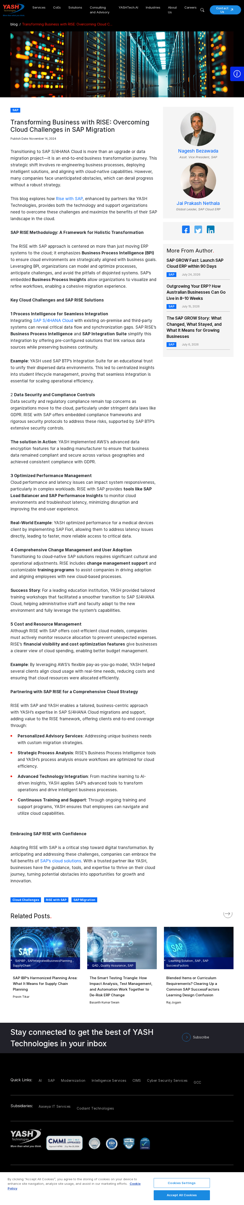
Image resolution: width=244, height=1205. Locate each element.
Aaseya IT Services (55, 1106)
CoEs (57, 7)
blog (14, 24)
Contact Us (222, 10)
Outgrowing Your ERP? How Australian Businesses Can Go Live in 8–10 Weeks (196, 292)
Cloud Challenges (25, 900)
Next (232, 912)
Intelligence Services (109, 1080)
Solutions (75, 7)
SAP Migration (84, 900)
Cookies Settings (182, 1183)
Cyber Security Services (167, 1080)
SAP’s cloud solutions (60, 861)
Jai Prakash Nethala (198, 203)
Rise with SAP (69, 198)
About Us (172, 9)
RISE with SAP (56, 900)
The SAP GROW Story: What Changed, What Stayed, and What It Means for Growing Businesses (194, 327)
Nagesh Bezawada (198, 151)
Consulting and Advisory (99, 9)
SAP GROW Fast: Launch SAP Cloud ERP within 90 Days (195, 263)
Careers (190, 7)
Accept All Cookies (182, 1195)
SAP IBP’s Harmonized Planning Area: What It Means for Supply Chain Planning (45, 984)
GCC (197, 1082)
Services (39, 7)
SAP (171, 274)
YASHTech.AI (128, 7)
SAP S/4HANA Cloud (53, 320)
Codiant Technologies (95, 1108)
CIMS (136, 1080)
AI (40, 1080)
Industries (153, 7)
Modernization (73, 1080)
